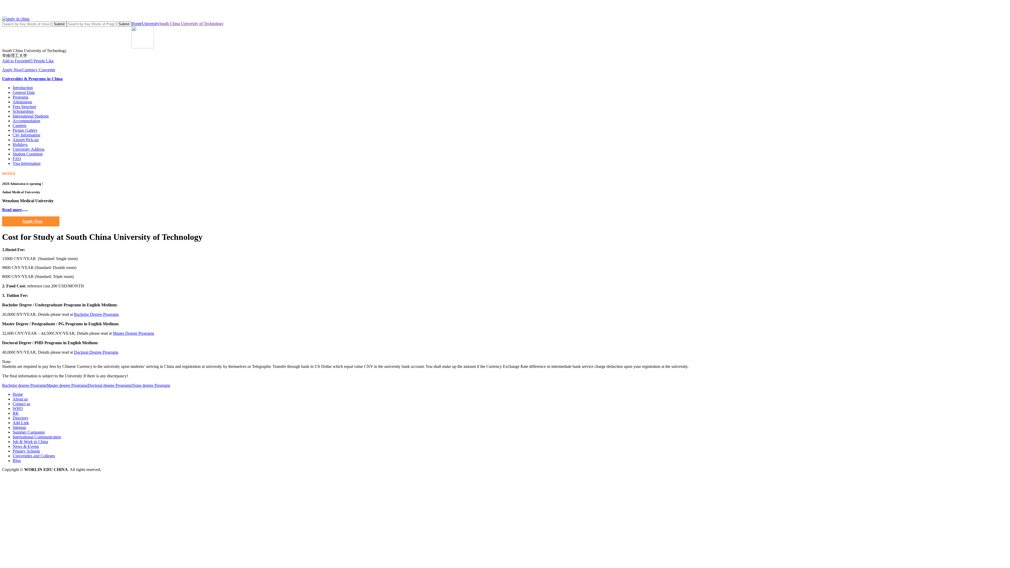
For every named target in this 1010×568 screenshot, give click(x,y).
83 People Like (41, 61)
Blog (17, 460)
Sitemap (19, 427)
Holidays (20, 144)
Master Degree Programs (133, 333)
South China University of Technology (191, 23)
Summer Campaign (29, 432)
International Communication (37, 437)
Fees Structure (24, 106)
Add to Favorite (15, 61)
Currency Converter (38, 70)
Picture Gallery (25, 130)
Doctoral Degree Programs (96, 352)
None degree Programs (151, 385)
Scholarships (23, 111)
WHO (18, 408)
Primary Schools (26, 451)
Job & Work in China (30, 441)
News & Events (26, 446)
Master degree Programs (67, 385)
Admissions (22, 102)
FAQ (17, 158)
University (150, 23)
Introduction (23, 87)
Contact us (21, 404)
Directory (20, 418)
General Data (24, 92)
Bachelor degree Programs (24, 385)
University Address (28, 149)
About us (20, 399)
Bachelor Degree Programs (96, 314)
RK (16, 413)
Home (137, 23)
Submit (59, 24)
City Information (26, 135)
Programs (20, 97)
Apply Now (12, 70)
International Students (31, 116)
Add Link (21, 422)
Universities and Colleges (34, 456)
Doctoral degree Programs (109, 385)
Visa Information (27, 163)
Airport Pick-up (26, 140)
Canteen (19, 125)
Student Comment (28, 154)
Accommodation (26, 121)
